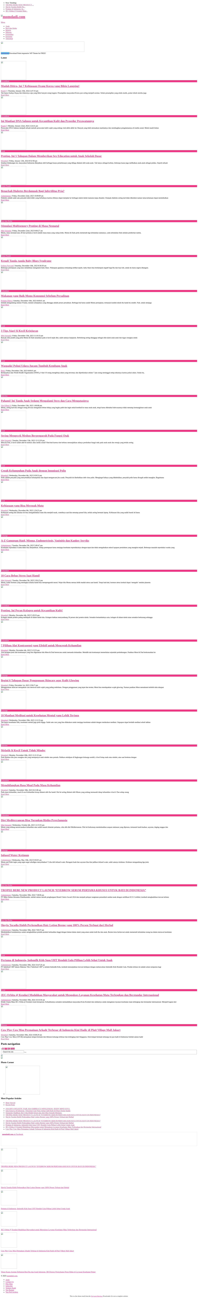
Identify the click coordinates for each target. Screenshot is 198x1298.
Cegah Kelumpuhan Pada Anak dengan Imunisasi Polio (33, 470)
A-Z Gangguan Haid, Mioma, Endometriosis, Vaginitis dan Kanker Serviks (45, 540)
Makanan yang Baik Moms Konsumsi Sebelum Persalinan (35, 295)
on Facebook (12, 1134)
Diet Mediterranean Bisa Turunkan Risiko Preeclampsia (34, 820)
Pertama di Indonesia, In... (15, 9)
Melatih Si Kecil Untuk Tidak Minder (23, 750)
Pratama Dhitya (6, 301)
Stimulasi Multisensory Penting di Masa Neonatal (30, 225)
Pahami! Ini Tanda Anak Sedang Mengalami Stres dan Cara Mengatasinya (45, 400)
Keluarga (9, 37)
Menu (3, 22)
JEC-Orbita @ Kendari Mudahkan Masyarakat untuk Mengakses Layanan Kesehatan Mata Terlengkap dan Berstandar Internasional (80, 994)
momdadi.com (12, 1276)
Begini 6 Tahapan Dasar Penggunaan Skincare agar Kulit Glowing (40, 680)
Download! (5, 53)
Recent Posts (10, 1105)
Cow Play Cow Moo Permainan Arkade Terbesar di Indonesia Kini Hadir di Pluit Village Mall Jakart (60, 1029)
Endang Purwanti (7, 266)
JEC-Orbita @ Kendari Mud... (17, 11)
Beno (3, 371)
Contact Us (10, 1282)
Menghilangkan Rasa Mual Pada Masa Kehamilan (30, 785)
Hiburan (8, 32)
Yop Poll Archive (12, 1292)
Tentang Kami (11, 1288)
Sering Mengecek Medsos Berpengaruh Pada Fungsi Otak (35, 435)
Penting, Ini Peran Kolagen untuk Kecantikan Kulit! (32, 610)
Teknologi (9, 39)
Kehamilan (9, 34)
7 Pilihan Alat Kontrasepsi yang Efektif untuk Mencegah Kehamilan (41, 645)
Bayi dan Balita (11, 28)
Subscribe (9, 1286)
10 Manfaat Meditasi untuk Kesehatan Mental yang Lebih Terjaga (40, 715)
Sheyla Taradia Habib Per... (15, 7)
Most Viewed (10, 1103)
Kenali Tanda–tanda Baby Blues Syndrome (26, 260)
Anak (8, 26)
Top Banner (10, 1290)
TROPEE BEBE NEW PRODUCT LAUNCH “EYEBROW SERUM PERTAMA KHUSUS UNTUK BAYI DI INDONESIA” (73, 890)
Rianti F (4, 91)
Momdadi (4, 161)
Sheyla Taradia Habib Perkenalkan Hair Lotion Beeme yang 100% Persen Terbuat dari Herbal (57, 925)
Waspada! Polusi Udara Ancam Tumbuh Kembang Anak (34, 365)
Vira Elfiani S (6, 405)
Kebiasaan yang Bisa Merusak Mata (22, 505)
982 (8, 1049)
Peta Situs (9, 1284)
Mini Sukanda (6, 231)
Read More (5, 95)
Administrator (6, 196)
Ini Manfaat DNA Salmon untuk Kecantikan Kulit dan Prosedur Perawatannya (47, 121)
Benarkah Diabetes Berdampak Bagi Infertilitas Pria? (32, 190)
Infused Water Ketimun (15, 855)
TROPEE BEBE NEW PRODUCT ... (20, 5)
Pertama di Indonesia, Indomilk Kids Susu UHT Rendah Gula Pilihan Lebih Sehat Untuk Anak (56, 960)
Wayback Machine (97, 1296)
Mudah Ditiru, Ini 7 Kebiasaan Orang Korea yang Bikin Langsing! (40, 86)
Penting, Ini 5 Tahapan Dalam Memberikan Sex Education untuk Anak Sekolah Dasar (51, 155)
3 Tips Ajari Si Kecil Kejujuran (19, 330)
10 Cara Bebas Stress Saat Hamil (20, 575)
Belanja (8, 30)
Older (13, 1049)
